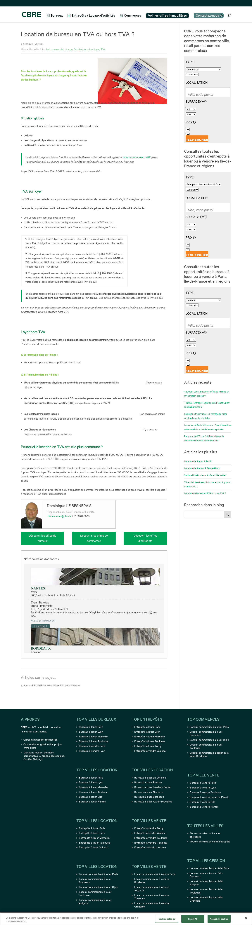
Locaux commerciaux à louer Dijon (98, 887)
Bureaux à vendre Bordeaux (205, 792)
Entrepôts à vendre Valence (149, 751)
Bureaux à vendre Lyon (92, 751)
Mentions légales (33, 752)
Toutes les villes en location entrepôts (205, 834)
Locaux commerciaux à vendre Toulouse (151, 896)
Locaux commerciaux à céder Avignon (206, 882)
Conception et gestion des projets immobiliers (42, 745)
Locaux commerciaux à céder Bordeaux (206, 874)
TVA (103, 49)
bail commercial (54, 49)
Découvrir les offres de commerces (94, 538)
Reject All (192, 918)
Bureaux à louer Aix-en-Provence (153, 801)
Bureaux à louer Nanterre (148, 792)
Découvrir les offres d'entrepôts (145, 538)
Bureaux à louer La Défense (150, 777)
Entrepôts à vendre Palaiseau (151, 842)
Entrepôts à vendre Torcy (148, 828)
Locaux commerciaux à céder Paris (209, 868)
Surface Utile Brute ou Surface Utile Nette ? (205, 475)
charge (69, 49)
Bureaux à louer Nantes (92, 801)
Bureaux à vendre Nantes (204, 806)
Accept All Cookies (219, 918)
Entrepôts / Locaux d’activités (93, 15)
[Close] (246, 918)
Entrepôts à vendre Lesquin (150, 847)
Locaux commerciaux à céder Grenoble (206, 898)
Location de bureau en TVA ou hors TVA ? (205, 493)
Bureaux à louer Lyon (91, 731)
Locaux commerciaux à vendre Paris (154, 874)
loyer (96, 49)
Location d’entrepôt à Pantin (198, 461)
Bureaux (57, 15)
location (88, 49)
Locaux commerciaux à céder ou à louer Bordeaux (209, 754)
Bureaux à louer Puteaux (148, 782)
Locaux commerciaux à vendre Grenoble (151, 904)
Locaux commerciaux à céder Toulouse (206, 890)
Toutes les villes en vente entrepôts (210, 841)
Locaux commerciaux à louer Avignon (95, 901)
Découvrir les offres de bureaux (42, 538)
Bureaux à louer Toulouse (93, 741)
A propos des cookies (51, 756)
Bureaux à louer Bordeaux (149, 796)
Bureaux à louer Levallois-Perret (152, 787)
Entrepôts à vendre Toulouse (150, 838)
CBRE (24, 727)
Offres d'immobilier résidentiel (40, 739)
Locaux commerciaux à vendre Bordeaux (151, 880)
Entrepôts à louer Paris (92, 828)
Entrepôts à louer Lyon (92, 833)
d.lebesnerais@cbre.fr (59, 516)
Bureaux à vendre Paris (92, 746)
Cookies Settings (33, 759)
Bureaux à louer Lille (90, 796)
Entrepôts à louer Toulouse (94, 842)
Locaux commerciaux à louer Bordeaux (95, 880)
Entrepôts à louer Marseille (94, 838)
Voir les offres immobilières (167, 15)
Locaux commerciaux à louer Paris (98, 874)
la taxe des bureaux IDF (137, 157)
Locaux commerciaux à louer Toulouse (95, 893)
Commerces (132, 15)
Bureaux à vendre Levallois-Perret (209, 797)
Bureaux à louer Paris (91, 727)
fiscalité (78, 49)
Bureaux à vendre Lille (202, 802)
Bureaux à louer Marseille (93, 736)
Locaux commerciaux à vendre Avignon (151, 888)
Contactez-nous (207, 15)
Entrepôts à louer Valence (93, 847)
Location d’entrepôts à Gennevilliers (202, 468)
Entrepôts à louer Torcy (147, 746)
